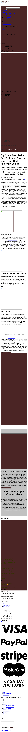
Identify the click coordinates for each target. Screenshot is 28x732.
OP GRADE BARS (12, 240)
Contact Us (6, 18)
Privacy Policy (7, 16)
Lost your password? (6, 730)
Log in (11, 727)
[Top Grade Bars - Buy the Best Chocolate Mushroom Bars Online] (5, 2)
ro (24, 179)
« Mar (2, 621)
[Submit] (6, 9)
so (21, 244)
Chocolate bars (11, 338)
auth (15, 203)
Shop (4, 12)
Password (3, 724)
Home (5, 10)
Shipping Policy (7, 17)
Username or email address (8, 720)
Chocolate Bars (10, 14)
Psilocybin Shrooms (11, 13)
